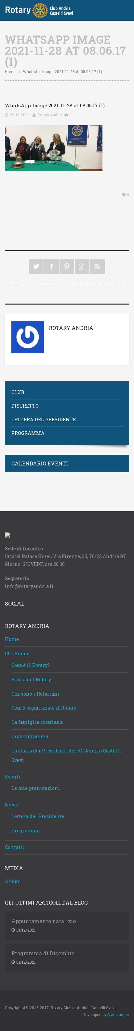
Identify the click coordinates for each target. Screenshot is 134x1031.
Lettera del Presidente (43, 419)
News (11, 805)
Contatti (14, 847)
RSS (97, 266)
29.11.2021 (20, 115)
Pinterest (67, 266)
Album (13, 881)
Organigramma (29, 736)
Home (10, 72)
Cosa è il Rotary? (30, 665)
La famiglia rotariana (37, 722)
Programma (28, 433)
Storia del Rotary (31, 679)
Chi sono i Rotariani (35, 694)
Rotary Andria (49, 115)
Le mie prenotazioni (35, 788)
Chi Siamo (17, 653)
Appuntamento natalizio (43, 921)
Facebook (51, 266)
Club (17, 392)
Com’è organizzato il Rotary (43, 708)
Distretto (25, 406)
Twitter (36, 266)
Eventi (12, 777)
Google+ (82, 266)
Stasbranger (118, 1014)
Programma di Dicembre (42, 953)
